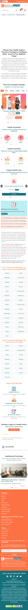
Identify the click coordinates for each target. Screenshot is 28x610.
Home (4, 14)
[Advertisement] (14, 31)
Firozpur (21, 354)
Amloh (20, 273)
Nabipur (7, 304)
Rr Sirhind (7, 318)
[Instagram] (14, 576)
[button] (2, 107)
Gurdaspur (7, 359)
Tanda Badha (21, 331)
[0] (20, 10)
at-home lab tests (22, 234)
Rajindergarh (7, 313)
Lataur (7, 291)
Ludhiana (7, 363)
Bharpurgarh (7, 277)
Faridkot (7, 350)
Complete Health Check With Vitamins (14, 111)
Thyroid (24, 142)
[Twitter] (17, 576)
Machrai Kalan (21, 291)
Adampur (7, 273)
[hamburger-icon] (25, 5)
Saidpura (7, 322)
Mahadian (7, 295)
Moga (21, 363)
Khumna (21, 286)
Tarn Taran (7, 377)
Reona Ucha (21, 313)
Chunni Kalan (21, 277)
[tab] (2, 91)
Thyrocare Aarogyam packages (12, 244)
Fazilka (7, 354)
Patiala (21, 368)
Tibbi (7, 336)
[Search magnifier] (16, 10)
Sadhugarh (21, 318)
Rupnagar (7, 372)
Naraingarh (7, 309)
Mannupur (7, 300)
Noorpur (21, 309)
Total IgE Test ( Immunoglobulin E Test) (14, 186)
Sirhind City (21, 327)
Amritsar (7, 345)
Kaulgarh (21, 282)
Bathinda (21, 345)
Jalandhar (21, 359)
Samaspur (21, 322)
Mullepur (21, 300)
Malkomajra (21, 295)
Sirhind (7, 327)
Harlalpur (7, 282)
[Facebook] (7, 576)
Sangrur (21, 372)
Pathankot (7, 368)
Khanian (7, 286)
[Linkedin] (10, 576)
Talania (7, 331)
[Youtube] (20, 576)
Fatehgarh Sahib (21, 350)
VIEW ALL (19, 460)
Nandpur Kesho (21, 304)
